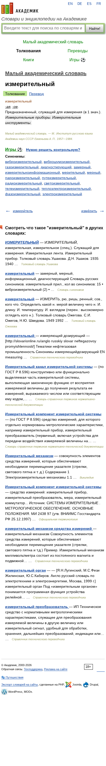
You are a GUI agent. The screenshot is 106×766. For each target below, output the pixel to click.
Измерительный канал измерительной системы (49, 367)
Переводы (78, 51)
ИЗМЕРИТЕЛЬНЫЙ (22, 242)
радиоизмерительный (23, 183)
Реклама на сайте (55, 669)
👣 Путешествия (12, 677)
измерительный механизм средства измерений (49, 528)
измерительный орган (25, 570)
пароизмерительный (22, 178)
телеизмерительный (22, 189)
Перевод (36, 94)
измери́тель (23, 211)
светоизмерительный (62, 183)
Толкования (28, 51)
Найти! (94, 28)
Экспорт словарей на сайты (19, 684)
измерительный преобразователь (37, 607)
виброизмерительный (23, 162)
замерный (82, 167)
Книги (28, 60)
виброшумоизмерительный (67, 162)
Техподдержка (33, 669)
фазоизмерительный (22, 194)
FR (98, 4)
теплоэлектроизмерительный (66, 189)
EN (70, 4)
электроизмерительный (62, 194)
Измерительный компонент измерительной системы (53, 414)
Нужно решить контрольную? (53, 150)
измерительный (19, 273)
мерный (93, 172)
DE (79, 4)
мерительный (73, 172)
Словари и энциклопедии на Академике (44, 19)
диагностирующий (56, 167)
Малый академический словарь (53, 42)
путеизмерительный (59, 178)
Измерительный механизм (29, 456)
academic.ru (19, 8)
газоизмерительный (22, 167)
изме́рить (89, 211)
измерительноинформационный (32, 172)
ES (89, 4)
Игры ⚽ (77, 60)
